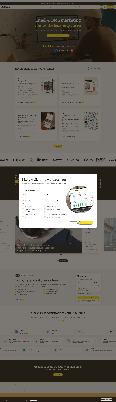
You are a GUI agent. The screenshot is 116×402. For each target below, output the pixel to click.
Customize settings (106, 399)
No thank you (73, 222)
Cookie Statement (33, 400)
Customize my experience (85, 222)
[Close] (94, 177)
